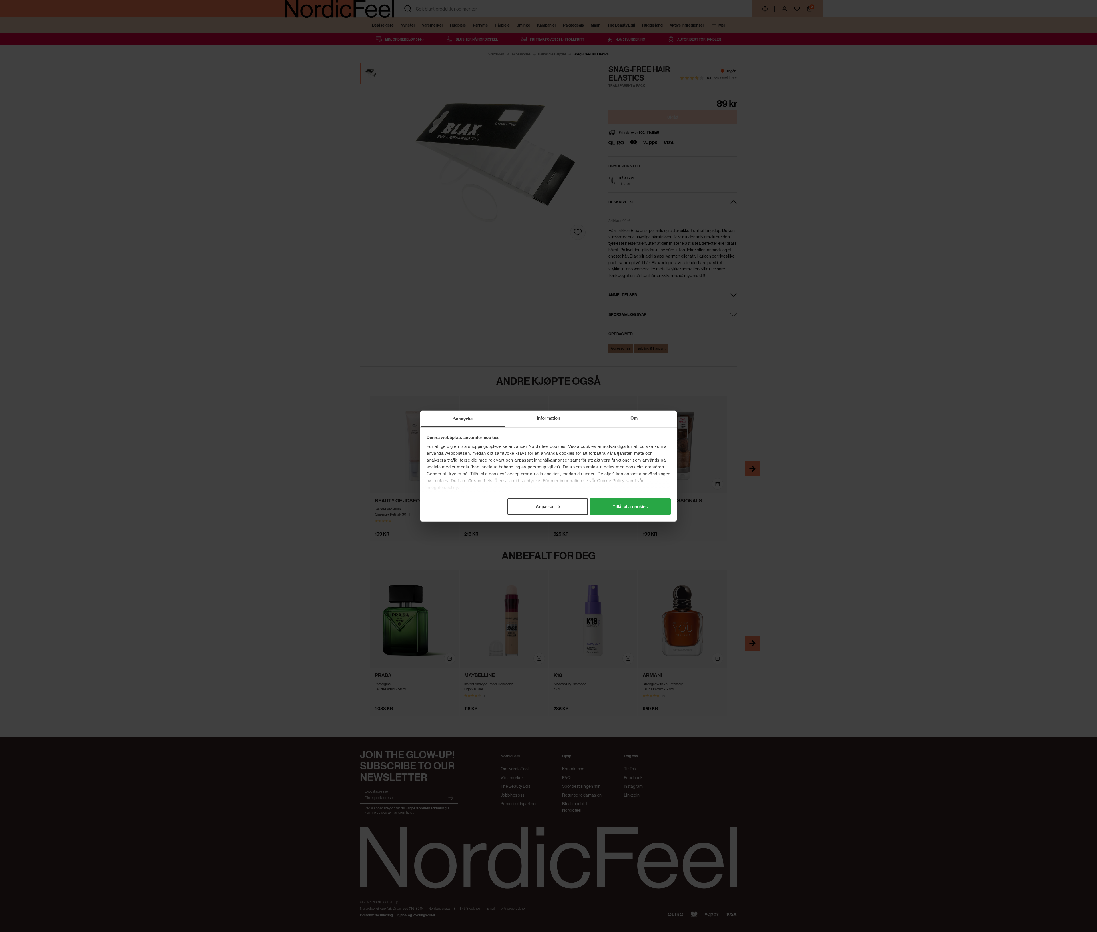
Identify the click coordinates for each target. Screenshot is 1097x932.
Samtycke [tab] (463, 418)
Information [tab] (548, 417)
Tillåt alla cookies (630, 506)
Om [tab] (634, 417)
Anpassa (544, 506)
